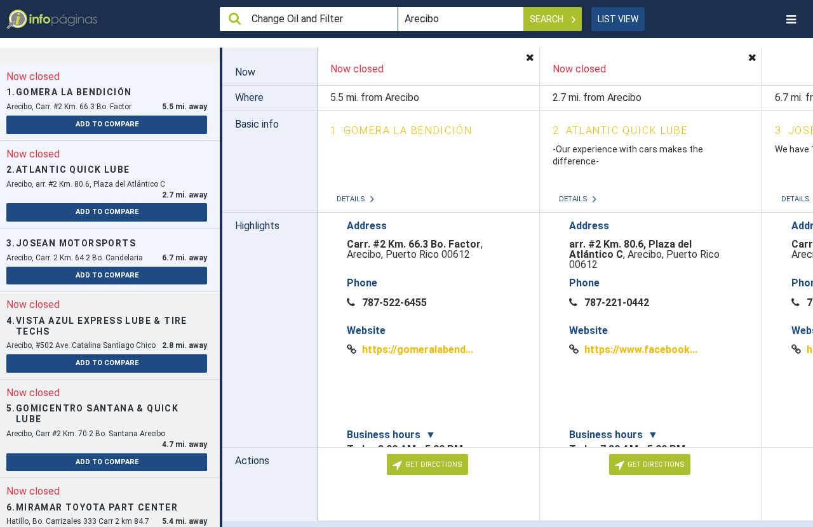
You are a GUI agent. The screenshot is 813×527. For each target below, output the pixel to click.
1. (401, 130)
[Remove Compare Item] (529, 57)
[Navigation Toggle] (791, 19)
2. (620, 130)
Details (352, 199)
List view (618, 19)
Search (547, 19)
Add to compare (107, 124)
